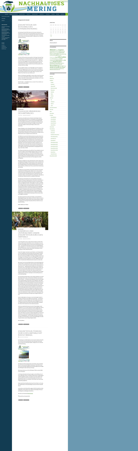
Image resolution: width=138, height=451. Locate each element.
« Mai (51, 35)
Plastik (55, 61)
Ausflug (59, 51)
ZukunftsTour (20, 109)
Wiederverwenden (55, 67)
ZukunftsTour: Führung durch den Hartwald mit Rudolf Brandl (30, 333)
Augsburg (56, 51)
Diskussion (61, 52)
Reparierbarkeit (56, 64)
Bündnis (51, 52)
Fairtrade (64, 54)
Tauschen (60, 64)
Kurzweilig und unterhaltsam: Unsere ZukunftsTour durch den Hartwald (30, 234)
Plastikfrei (59, 61)
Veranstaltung (54, 66)
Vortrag (61, 66)
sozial (52, 105)
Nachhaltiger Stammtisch (14, 14)
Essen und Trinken (54, 54)
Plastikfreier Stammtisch (55, 63)
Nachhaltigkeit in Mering (6, 16)
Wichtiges (62, 14)
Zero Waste (62, 67)
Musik (63, 60)
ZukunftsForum (53, 138)
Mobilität (52, 92)
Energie (52, 82)
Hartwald (20, 208)
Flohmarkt (59, 55)
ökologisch (52, 101)
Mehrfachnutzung (54, 88)
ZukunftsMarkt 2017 (54, 144)
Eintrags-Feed (4, 46)
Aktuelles (6, 14)
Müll (65, 60)
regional (52, 103)
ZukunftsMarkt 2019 (54, 146)
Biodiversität (62, 51)
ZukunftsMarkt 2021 (54, 148)
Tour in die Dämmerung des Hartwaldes (29, 112)
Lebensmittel (58, 60)
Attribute (51, 97)
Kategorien (3, 18)
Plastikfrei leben (21, 14)
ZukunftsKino (53, 140)
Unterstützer (52, 126)
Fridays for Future (52, 57)
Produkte (28, 14)
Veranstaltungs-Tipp (54, 136)
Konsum (58, 58)
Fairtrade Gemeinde (52, 55)
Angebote (61, 50)
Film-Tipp (51, 109)
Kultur (61, 58)
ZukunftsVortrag (61, 68)
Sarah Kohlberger (27, 115)
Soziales (52, 95)
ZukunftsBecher (53, 117)
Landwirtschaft (52, 60)
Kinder (51, 58)
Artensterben (52, 51)
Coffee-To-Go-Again (56, 52)
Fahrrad (61, 54)
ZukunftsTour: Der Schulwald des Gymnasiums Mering (27, 27)
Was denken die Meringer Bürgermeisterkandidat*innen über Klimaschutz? (6, 29)
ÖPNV (59, 69)
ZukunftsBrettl (53, 119)
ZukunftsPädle (53, 121)
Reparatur (51, 64)
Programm (62, 63)
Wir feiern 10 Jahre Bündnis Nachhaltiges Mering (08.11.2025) (5, 38)
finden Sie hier (30, 393)
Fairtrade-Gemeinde (53, 107)
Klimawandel (54, 58)
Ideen (56, 57)
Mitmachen (47, 14)
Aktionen (53, 50)
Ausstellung (53, 130)
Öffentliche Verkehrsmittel (54, 69)
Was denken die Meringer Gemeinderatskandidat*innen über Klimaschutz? (6, 33)
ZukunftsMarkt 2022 (54, 150)
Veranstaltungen (34, 14)
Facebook (53, 14)
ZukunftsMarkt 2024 (53, 155)
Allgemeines (52, 78)
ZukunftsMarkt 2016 (54, 142)
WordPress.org (4, 48)
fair (51, 99)
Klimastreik (53, 132)
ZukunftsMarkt (52, 68)
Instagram (57, 14)
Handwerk (52, 84)
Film (57, 55)
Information (42, 14)
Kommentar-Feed (4, 47)
